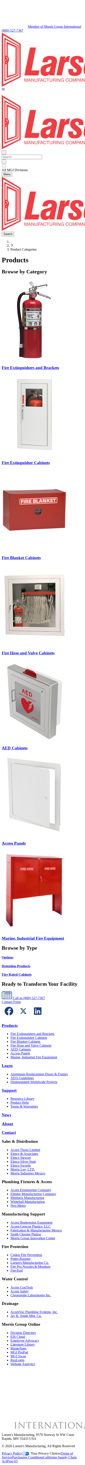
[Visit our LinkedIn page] (38, 1017)
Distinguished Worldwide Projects (33, 1082)
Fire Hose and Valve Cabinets (30, 1045)
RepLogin (17, 1360)
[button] (3, 89)
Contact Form (11, 1002)
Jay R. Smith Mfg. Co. (26, 1316)
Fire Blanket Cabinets (25, 1041)
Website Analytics (22, 1364)
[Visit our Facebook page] (9, 1017)
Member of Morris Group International (54, 26)
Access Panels (20, 1053)
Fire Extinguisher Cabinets (28, 1038)
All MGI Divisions (15, 170)
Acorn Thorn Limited (25, 1150)
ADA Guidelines (22, 1078)
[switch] (4, 165)
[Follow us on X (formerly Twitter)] (23, 1017)
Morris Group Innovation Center (32, 1238)
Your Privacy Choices (46, 1453)
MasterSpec (18, 1348)
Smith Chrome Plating (25, 1234)
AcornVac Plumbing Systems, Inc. (34, 1312)
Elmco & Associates (24, 1154)
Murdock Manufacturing (27, 1198)
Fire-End (16, 1270)
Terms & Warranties (24, 1106)
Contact (9, 1132)
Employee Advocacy (24, 1340)
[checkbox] (42, 166)
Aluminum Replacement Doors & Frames (39, 1074)
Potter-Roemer (20, 1259)
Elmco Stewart (20, 1158)
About (7, 1124)
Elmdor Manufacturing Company (33, 1194)
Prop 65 (12, 1461)
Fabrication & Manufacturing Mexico (36, 1230)
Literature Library (22, 1344)
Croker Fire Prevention (26, 1255)
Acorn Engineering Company (30, 1190)
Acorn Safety (19, 1291)
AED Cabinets (20, 1049)
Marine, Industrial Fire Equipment (33, 1057)
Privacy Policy (12, 1453)
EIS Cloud (17, 1337)
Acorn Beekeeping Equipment (31, 1222)
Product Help (19, 1102)
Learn (7, 1065)
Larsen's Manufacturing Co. (29, 1263)
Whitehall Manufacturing (27, 1202)
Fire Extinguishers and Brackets (32, 1034)
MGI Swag (18, 1356)
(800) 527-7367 (12, 30)
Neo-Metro (18, 1205)
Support (9, 1090)
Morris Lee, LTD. (22, 1169)
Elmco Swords (20, 1165)
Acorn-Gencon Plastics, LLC (30, 1226)
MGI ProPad (19, 1352)
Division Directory (23, 1333)
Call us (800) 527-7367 (28, 998)
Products (10, 1025)
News (6, 1115)
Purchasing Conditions (27, 1457)
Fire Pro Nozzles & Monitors (30, 1266)
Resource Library (22, 1098)
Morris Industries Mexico (27, 1173)
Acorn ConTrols (21, 1287)
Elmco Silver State (23, 1161)
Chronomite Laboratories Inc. (30, 1295)
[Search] (4, 161)
